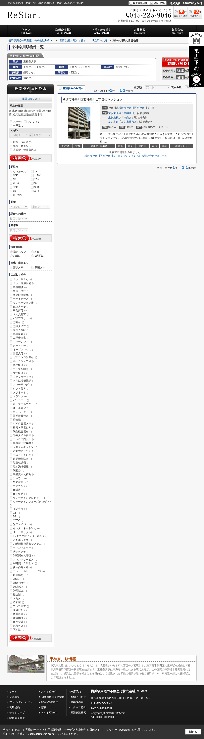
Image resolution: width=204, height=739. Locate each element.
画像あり (18, 267)
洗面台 (18, 470)
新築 (43, 707)
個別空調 (20, 621)
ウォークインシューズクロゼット (31, 503)
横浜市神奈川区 (128, 107)
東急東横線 (114, 117)
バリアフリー (22, 318)
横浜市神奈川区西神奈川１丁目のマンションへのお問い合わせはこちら (125, 155)
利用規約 (14, 707)
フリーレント (22, 341)
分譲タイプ (21, 326)
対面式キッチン (23, 451)
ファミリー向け (23, 376)
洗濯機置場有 (22, 431)
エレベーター (22, 412)
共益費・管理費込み (24, 149)
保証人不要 (21, 306)
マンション (33, 121)
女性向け (20, 372)
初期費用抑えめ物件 (53, 696)
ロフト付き (21, 388)
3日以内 (17, 255)
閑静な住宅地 (22, 294)
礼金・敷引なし (22, 146)
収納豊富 (20, 508)
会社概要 (14, 696)
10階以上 (20, 586)
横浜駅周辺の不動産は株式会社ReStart (119, 691)
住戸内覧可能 (22, 567)
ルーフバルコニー (25, 404)
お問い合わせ (78, 696)
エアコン (20, 486)
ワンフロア (21, 606)
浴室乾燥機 (21, 462)
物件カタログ (17, 718)
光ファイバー (22, 524)
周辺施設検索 (78, 712)
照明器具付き (22, 415)
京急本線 (113, 121)
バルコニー (21, 400)
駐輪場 (18, 419)
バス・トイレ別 (23, 454)
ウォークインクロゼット (29, 497)
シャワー (20, 478)
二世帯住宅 (21, 337)
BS (16, 516)
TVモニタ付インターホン (29, 536)
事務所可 (20, 310)
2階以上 (19, 579)
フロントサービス (25, 559)
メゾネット (21, 392)
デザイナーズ (22, 298)
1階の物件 (20, 582)
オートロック (22, 532)
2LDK (16, 183)
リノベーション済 (25, 302)
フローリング (22, 384)
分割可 (18, 322)
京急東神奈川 (129, 121)
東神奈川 (129, 113)
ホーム (13, 691)
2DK (36, 179)
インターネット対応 (26, 528)
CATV (18, 520)
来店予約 (76, 691)
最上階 (18, 594)
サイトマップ (17, 712)
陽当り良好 (21, 290)
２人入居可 (21, 314)
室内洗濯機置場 (23, 380)
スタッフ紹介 (78, 707)
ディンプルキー (23, 547)
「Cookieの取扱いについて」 (41, 734)
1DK (15, 175)
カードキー (21, 345)
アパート (18, 121)
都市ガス (20, 625)
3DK (15, 187)
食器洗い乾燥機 (23, 443)
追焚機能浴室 (22, 458)
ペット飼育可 (22, 279)
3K (35, 183)
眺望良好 (20, 333)
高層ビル (20, 610)
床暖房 (18, 489)
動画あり (40, 267)
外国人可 (20, 353)
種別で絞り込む (31, 98)
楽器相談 (20, 287)
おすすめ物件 (49, 691)
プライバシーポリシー (22, 702)
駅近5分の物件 (49, 702)
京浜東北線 (114, 113)
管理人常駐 (21, 329)
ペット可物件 (49, 712)
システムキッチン (25, 447)
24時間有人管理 (24, 555)
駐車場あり (21, 575)
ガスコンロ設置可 (25, 357)
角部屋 (18, 602)
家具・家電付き (23, 427)
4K (14, 191)
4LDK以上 (19, 195)
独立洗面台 (21, 482)
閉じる (193, 731)
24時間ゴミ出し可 (25, 563)
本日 (37, 251)
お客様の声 (77, 702)
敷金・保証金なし (23, 142)
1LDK (37, 175)
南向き (18, 598)
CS (16, 512)
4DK (36, 191)
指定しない (19, 251)
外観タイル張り (23, 435)
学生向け (20, 365)
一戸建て (18, 125)
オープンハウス (23, 349)
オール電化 (21, 408)
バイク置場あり (23, 423)
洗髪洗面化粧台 (23, 474)
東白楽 (127, 117)
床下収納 (20, 493)
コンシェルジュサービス (29, 571)
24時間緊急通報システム (29, 543)
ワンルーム (19, 171)
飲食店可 (20, 614)
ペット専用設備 (23, 283)
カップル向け (22, 369)
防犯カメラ (21, 551)
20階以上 (20, 590)
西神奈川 (142, 107)
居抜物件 (20, 618)
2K (14, 179)
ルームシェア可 (23, 361)
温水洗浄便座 (22, 466)
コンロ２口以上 (23, 439)
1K (35, 171)
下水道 (18, 629)
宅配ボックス (22, 540)
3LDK (37, 187)
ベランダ (20, 396)
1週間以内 (40, 255)
